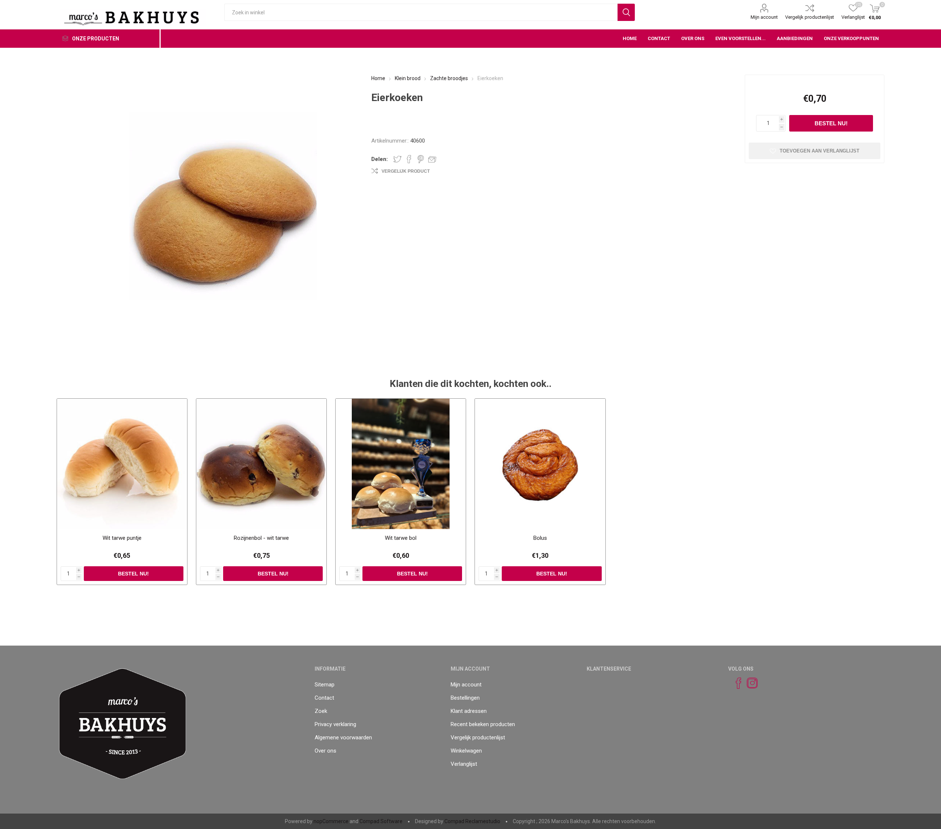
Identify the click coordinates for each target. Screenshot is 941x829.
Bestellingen (465, 698)
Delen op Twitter (397, 159)
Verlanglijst (464, 764)
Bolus (540, 538)
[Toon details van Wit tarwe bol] (401, 464)
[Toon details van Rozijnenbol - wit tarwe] (261, 464)
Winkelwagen (466, 750)
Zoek (321, 711)
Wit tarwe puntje (122, 538)
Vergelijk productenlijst (809, 17)
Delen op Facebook (409, 159)
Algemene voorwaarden (343, 737)
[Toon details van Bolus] (540, 464)
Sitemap (324, 684)
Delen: (379, 159)
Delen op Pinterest (421, 159)
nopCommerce (331, 821)
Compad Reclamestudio (472, 821)
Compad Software (380, 821)
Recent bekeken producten (483, 724)
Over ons (325, 750)
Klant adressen (469, 711)
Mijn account (764, 17)
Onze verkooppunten (851, 38)
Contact (324, 698)
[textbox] (420, 12)
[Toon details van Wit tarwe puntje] (122, 464)
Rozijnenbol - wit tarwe (261, 538)
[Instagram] (749, 683)
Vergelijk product (406, 171)
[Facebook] (735, 683)
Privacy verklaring (335, 724)
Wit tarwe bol (400, 538)
